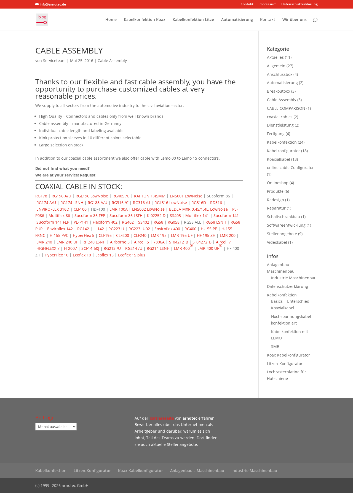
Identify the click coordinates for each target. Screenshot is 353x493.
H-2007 (70, 248)
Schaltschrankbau (283, 216)
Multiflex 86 (59, 215)
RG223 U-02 (139, 228)
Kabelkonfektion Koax (144, 20)
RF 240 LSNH (94, 242)
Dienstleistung (280, 125)
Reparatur (276, 208)
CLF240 (139, 235)
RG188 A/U (97, 202)
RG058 (174, 222)
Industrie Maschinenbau (294, 277)
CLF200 (122, 235)
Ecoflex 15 (104, 255)
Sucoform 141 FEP (52, 222)
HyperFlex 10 (56, 255)
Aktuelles (275, 57)
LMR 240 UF (67, 242)
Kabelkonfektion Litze (193, 20)
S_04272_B (202, 242)
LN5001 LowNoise (186, 196)
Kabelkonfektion (282, 142)
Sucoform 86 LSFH (126, 215)
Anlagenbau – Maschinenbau (197, 470)
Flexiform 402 (105, 222)
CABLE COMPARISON (286, 108)
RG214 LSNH (158, 248)
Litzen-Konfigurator (285, 363)
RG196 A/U (61, 196)
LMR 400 (183, 247)
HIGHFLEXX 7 (48, 248)
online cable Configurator (290, 167)
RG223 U (116, 228)
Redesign (275, 199)
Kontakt (246, 4)
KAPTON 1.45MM (149, 196)
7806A (159, 242)
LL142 (98, 228)
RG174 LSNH (71, 202)
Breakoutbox (278, 91)
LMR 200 (228, 235)
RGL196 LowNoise (92, 196)
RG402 (128, 222)
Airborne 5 (120, 242)
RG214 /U (133, 248)
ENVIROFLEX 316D (52, 209)
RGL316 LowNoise (170, 202)
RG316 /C (120, 202)
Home (111, 20)
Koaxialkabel (278, 159)
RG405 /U (121, 196)
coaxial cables (280, 116)
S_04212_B (178, 242)
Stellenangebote (282, 233)
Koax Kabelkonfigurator (288, 355)
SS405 (175, 215)
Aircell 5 (141, 242)
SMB (275, 346)
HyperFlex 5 (83, 235)
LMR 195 (159, 235)
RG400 (190, 228)
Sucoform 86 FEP (89, 215)
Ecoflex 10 (82, 255)
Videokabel (277, 242)
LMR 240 (44, 242)
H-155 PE (209, 228)
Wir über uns (294, 20)
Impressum (267, 4)
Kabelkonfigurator (283, 150)
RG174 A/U (46, 202)
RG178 (41, 196)
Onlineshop (277, 182)
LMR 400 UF (209, 247)
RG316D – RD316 (206, 202)
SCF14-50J (90, 248)
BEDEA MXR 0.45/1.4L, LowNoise (198, 209)
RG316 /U (141, 202)
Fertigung (276, 133)
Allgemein (276, 65)
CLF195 (105, 235)
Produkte (275, 191)
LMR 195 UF (181, 235)
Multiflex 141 (197, 215)
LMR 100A (118, 209)
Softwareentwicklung (286, 225)
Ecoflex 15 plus (131, 255)
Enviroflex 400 (167, 228)
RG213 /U (112, 248)
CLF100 (80, 209)
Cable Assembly (112, 60)
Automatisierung (237, 20)
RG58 (158, 222)
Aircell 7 (223, 242)
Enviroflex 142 (60, 228)
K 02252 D (156, 215)
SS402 (143, 222)
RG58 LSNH (215, 222)
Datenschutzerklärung (299, 4)
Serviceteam (54, 60)
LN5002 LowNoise (148, 209)
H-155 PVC (59, 235)
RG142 (83, 228)
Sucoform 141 (226, 215)
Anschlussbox (279, 74)
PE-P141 (81, 222)
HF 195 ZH (206, 235)
